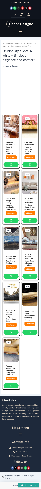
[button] (20, 31)
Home (5, 43)
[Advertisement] (20, 89)
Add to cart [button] (11, 157)
